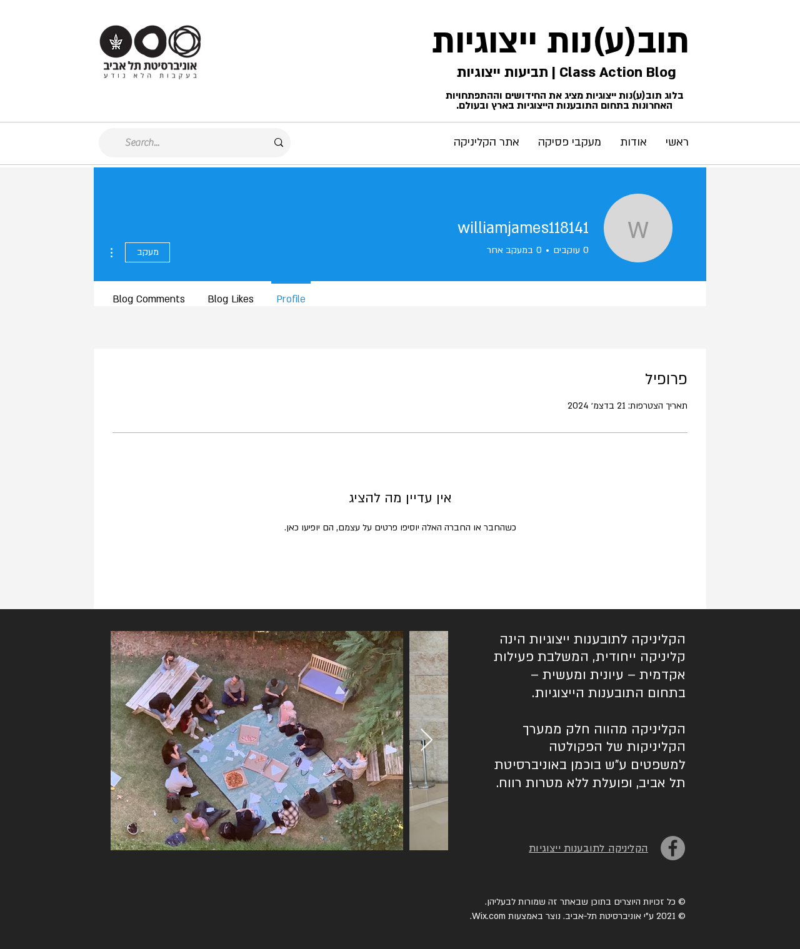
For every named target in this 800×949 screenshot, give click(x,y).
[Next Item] (426, 740)
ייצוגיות (485, 41)
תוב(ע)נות (618, 41)
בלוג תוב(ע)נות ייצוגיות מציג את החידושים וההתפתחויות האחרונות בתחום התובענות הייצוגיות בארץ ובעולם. (565, 100)
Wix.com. (488, 916)
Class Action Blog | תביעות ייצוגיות (564, 72)
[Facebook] (673, 848)
